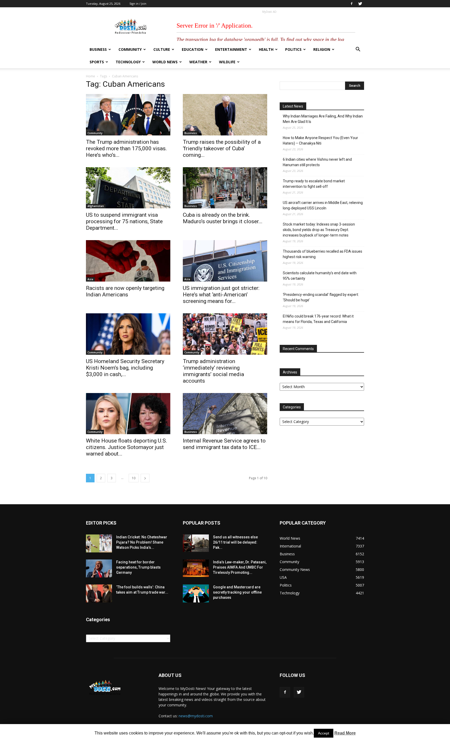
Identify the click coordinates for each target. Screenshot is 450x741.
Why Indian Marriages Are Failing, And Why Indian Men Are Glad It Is (323, 119)
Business (98, 49)
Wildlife (227, 61)
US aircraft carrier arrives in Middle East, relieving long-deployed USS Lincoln (323, 205)
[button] (358, 49)
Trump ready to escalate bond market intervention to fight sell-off (314, 184)
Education (192, 49)
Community (130, 49)
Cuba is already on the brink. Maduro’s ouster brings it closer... (222, 218)
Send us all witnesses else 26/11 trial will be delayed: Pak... (235, 542)
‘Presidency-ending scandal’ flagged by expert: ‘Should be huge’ (321, 297)
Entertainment (231, 49)
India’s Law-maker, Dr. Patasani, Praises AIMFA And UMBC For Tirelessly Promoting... (239, 567)
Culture (161, 49)
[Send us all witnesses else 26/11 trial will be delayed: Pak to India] (196, 543)
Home (90, 76)
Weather (198, 61)
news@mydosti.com (196, 715)
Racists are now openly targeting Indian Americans (125, 291)
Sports (97, 61)
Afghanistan (96, 206)
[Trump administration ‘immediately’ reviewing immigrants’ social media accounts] (225, 334)
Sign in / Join (137, 3)
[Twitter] (360, 3)
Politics (293, 49)
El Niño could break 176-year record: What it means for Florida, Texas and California (318, 319)
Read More (345, 733)
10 (133, 478)
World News (165, 61)
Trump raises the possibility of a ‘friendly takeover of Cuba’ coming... (222, 148)
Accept (323, 733)
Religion (321, 49)
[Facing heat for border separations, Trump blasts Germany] (99, 568)
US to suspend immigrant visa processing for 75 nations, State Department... (124, 221)
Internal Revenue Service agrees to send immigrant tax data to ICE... (224, 444)
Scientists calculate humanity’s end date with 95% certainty (320, 276)
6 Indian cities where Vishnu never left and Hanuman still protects (317, 162)
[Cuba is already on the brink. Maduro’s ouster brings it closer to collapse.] (225, 188)
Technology (128, 61)
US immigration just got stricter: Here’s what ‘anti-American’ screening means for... (221, 294)
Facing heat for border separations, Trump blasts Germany (138, 567)
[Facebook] (351, 3)
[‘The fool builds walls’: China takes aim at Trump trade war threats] (99, 593)
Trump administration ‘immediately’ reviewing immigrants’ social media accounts (213, 371)
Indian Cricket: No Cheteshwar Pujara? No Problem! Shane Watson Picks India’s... (141, 542)
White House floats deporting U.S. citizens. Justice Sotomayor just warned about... (126, 447)
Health (266, 49)
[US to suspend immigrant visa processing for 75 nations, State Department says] (128, 188)
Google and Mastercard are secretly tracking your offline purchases (237, 592)
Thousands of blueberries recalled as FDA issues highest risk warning (322, 254)
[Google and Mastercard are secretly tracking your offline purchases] (196, 593)
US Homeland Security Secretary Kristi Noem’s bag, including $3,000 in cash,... (125, 367)
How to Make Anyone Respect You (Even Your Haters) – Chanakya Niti (320, 140)
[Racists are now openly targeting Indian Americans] (128, 261)
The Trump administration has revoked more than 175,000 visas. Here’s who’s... (126, 148)
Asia (90, 279)
